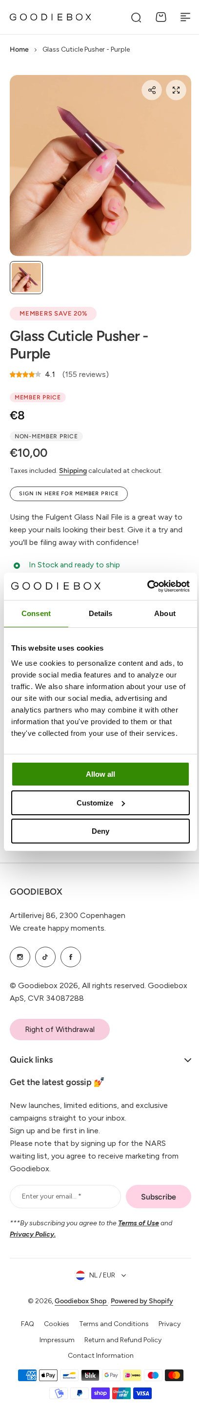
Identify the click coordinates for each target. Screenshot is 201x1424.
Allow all (100, 774)
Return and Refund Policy (119, 1340)
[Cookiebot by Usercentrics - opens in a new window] (147, 586)
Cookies (52, 1324)
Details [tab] (101, 613)
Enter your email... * (51, 1196)
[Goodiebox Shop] (50, 17)
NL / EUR (98, 1275)
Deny (100, 831)
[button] (151, 90)
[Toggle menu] (185, 17)
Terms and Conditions (110, 1324)
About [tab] (165, 613)
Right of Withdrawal (60, 1029)
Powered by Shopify (138, 1301)
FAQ (23, 1324)
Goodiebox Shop (77, 1301)
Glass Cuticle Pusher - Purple (79, 344)
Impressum (53, 1340)
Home (19, 49)
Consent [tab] (36, 613)
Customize (95, 803)
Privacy (166, 1324)
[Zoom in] (100, 165)
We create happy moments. (58, 928)
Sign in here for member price (69, 493)
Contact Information (97, 1355)
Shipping (73, 471)
